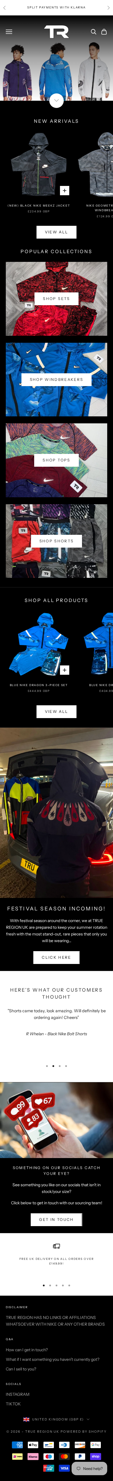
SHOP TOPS (56, 460)
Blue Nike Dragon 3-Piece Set (39, 685)
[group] (56, 58)
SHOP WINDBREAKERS (56, 379)
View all (56, 711)
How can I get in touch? (27, 1349)
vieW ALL (56, 232)
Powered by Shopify (84, 1431)
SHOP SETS (56, 298)
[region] (56, 1259)
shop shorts (56, 541)
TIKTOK (13, 1404)
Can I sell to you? (21, 1369)
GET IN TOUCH (56, 1219)
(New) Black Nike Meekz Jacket (39, 205)
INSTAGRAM (18, 1394)
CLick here (56, 957)
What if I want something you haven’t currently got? (52, 1359)
